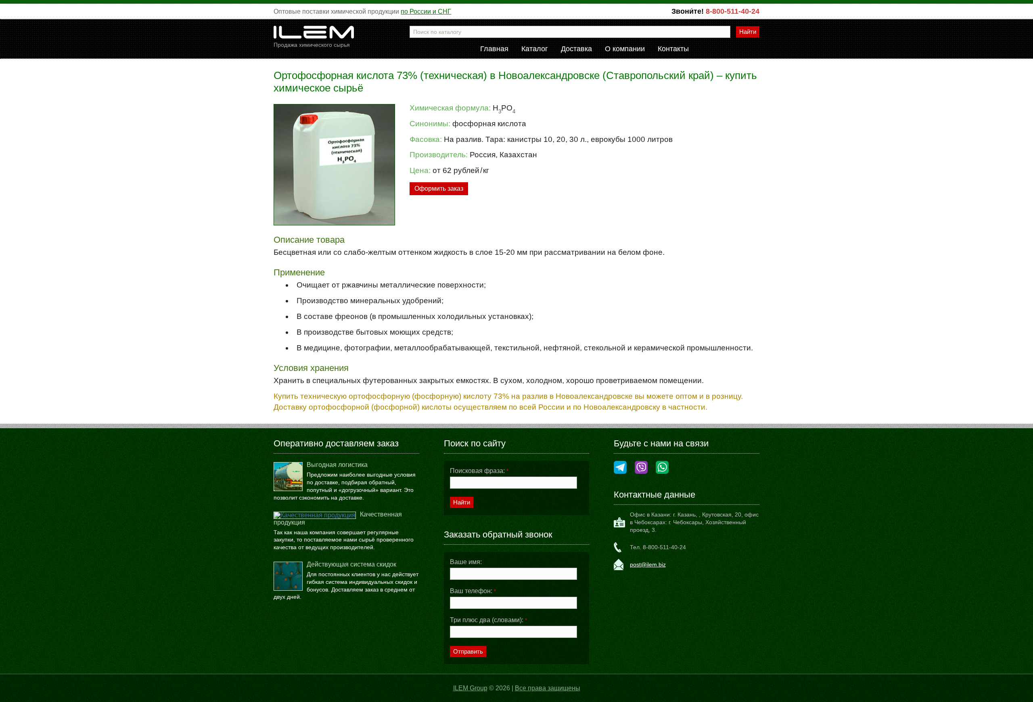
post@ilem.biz (648, 564)
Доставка (576, 49)
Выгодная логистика (337, 464)
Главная (494, 49)
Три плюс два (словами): (488, 620)
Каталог (534, 49)
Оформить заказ (438, 188)
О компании (625, 49)
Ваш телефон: (473, 591)
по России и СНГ (426, 11)
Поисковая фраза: (479, 471)
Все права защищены (547, 688)
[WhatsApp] (662, 468)
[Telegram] (620, 468)
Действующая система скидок (351, 564)
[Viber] (641, 468)
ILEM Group (470, 688)
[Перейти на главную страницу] (314, 35)
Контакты (673, 49)
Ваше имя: (466, 562)
